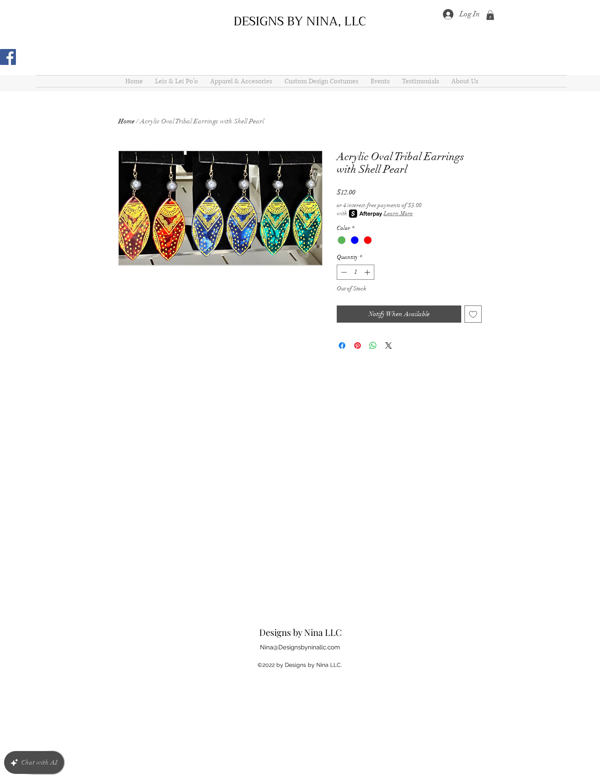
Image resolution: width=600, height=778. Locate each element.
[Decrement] (343, 272)
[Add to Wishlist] (473, 314)
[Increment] (368, 272)
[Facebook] (8, 57)
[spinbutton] (355, 272)
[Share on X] (388, 345)
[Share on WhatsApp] (373, 345)
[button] (490, 15)
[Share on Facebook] (342, 345)
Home (126, 121)
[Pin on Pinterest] (357, 345)
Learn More (398, 213)
